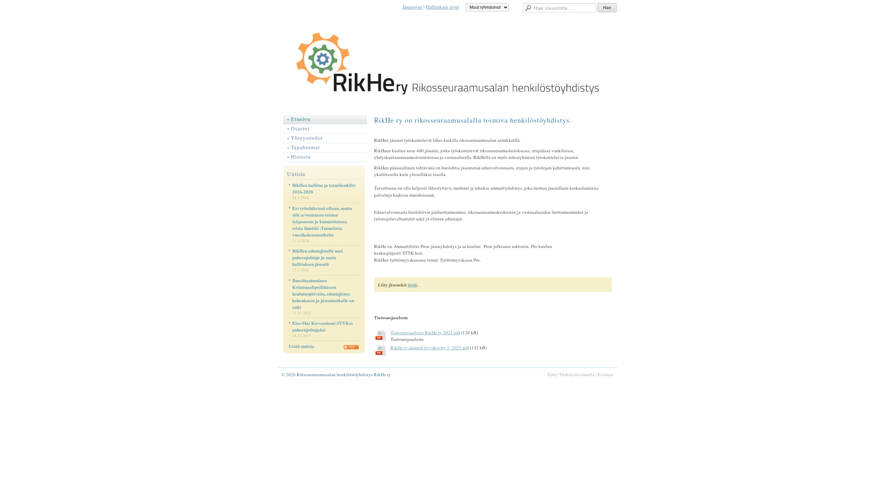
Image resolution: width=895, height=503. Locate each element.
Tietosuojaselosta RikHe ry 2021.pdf (425, 332)
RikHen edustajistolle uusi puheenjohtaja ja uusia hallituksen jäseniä (317, 257)
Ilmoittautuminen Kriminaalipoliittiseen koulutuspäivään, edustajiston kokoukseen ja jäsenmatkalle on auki (323, 293)
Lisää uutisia (301, 346)
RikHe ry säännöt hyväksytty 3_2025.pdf (430, 347)
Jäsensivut (412, 6)
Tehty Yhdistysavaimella (570, 374)
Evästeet (605, 374)
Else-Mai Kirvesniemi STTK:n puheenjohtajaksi (322, 326)
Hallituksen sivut (442, 6)
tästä (412, 284)
